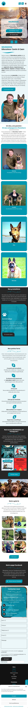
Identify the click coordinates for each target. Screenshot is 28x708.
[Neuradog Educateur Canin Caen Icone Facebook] (20, 3)
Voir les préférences (14, 703)
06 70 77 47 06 (10, 605)
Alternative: (4, 662)
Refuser (14, 699)
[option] (14, 324)
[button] (26, 686)
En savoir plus (8, 335)
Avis (14, 674)
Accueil (14, 671)
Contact (14, 678)
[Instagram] (22, 3)
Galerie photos (14, 673)
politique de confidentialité (18, 706)
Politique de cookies (8, 706)
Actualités (14, 676)
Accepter (14, 696)
